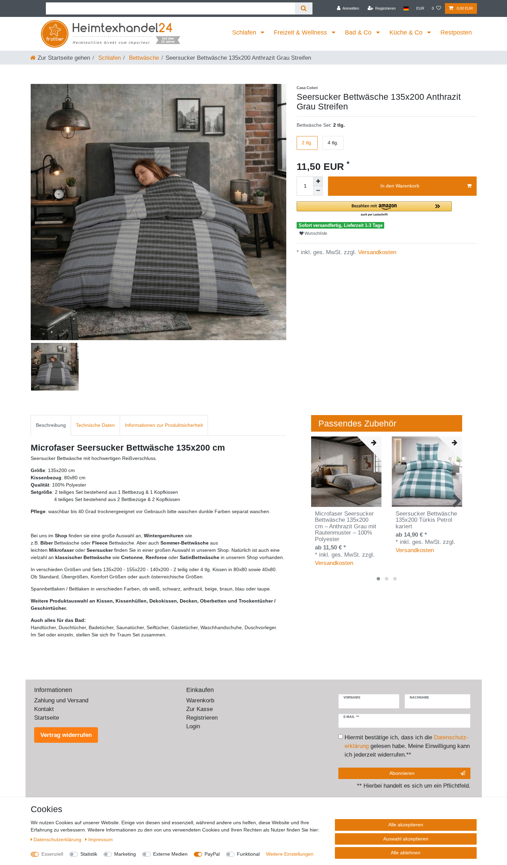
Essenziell (52, 854)
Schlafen (245, 32)
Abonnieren (402, 773)
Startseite (46, 717)
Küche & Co (406, 32)
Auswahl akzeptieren (405, 839)
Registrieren (202, 717)
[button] (374, 209)
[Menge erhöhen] (318, 181)
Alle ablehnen (405, 852)
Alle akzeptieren (405, 824)
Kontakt (44, 709)
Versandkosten (376, 252)
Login (193, 726)
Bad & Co (359, 32)
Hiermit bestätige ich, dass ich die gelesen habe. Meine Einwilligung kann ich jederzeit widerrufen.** (407, 746)
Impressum (100, 839)
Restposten (456, 32)
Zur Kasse (199, 709)
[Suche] (303, 8)
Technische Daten (95, 425)
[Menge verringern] (318, 191)
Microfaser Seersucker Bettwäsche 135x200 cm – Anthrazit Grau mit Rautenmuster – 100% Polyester (345, 526)
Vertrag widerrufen (66, 735)
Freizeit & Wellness (301, 32)
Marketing (125, 854)
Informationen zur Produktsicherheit (164, 425)
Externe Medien (170, 854)
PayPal (212, 854)
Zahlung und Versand (61, 700)
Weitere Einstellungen (290, 854)
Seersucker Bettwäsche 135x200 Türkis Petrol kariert (426, 520)
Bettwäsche (143, 58)
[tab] (51, 425)
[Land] (406, 8)
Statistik (88, 854)
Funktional (248, 854)
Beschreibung (51, 425)
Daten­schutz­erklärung (58, 839)
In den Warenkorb (399, 186)
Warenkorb (200, 700)
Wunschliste (315, 233)
